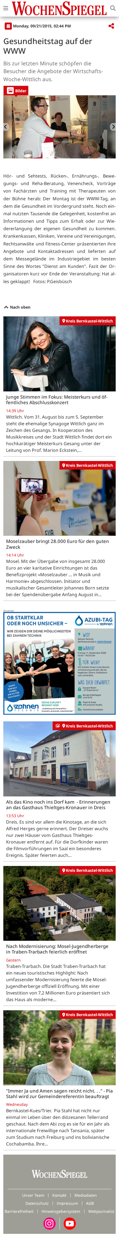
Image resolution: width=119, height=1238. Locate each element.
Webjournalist (101, 1211)
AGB (90, 1203)
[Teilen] (111, 26)
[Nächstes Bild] (113, 127)
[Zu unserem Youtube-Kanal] (70, 1223)
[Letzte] (6, 127)
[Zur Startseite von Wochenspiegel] (59, 8)
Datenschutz (37, 1203)
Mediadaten (85, 1195)
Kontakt (59, 1195)
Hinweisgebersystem (61, 1211)
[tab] (16, 90)
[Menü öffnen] (6, 8)
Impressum (67, 1203)
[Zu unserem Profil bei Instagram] (49, 1223)
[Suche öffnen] (113, 8)
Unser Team (33, 1195)
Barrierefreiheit (19, 1211)
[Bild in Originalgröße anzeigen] (59, 126)
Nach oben (19, 307)
